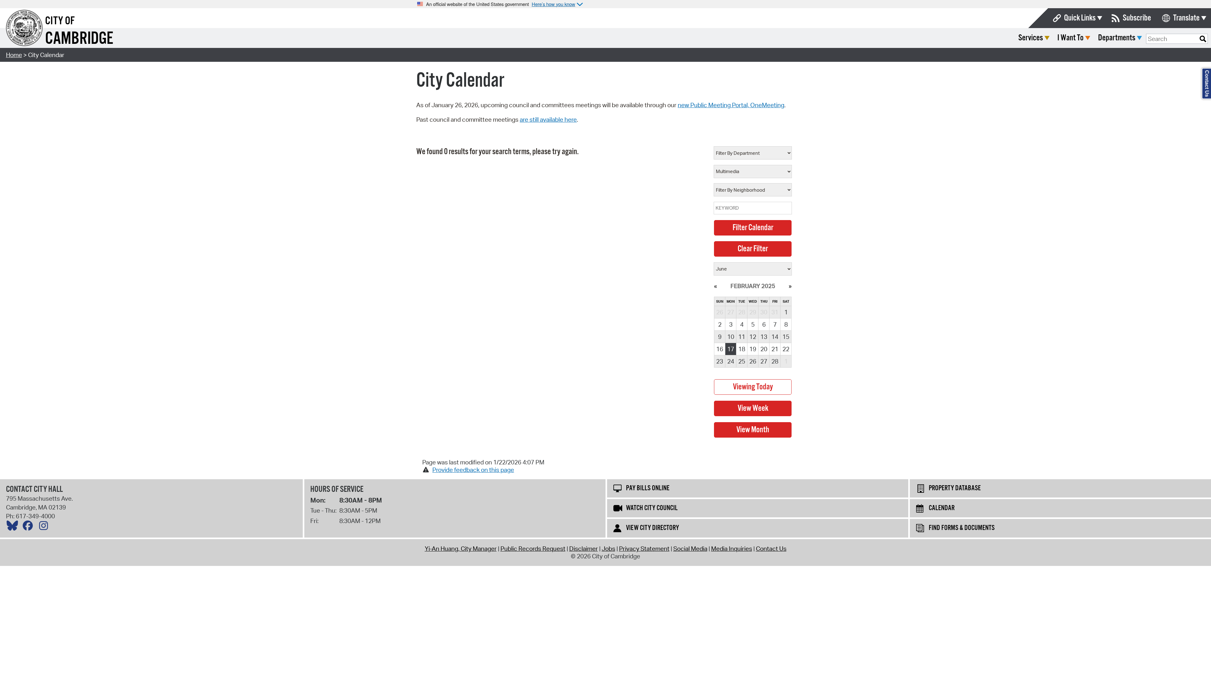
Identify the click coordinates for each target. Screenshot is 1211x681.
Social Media (690, 548)
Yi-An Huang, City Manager (461, 548)
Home (14, 55)
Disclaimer (583, 548)
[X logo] (14, 527)
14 (774, 336)
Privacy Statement (644, 548)
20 (763, 349)
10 (730, 336)
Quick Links (1080, 18)
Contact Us (771, 548)
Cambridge (79, 38)
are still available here (548, 119)
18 (741, 349)
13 (763, 336)
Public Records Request (532, 548)
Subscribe (1137, 18)
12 (752, 336)
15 (785, 336)
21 (774, 349)
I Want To (1070, 38)
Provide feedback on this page (473, 470)
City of (60, 21)
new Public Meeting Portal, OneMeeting (731, 105)
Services (1030, 38)
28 (774, 361)
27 (763, 361)
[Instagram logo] (45, 527)
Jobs (608, 548)
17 (730, 349)
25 (741, 361)
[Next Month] (790, 286)
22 (785, 349)
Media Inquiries (731, 548)
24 (730, 361)
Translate (1186, 18)
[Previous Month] (715, 286)
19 (752, 349)
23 (719, 361)
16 (719, 349)
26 (752, 361)
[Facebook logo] (29, 527)
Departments (1116, 38)
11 (741, 336)
